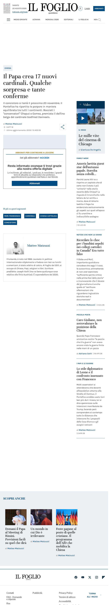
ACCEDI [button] (44, 157)
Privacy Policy (65, 593)
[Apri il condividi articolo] (63, 127)
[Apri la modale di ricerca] (100, 20)
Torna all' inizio (92, 595)
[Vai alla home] (53, 8)
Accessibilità (65, 601)
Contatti (10, 593)
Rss (8, 603)
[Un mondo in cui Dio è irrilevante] (41, 517)
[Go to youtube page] (82, 577)
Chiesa (8, 68)
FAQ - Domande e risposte (14, 598)
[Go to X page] (89, 577)
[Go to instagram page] (96, 577)
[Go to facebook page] (76, 577)
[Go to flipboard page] (103, 577)
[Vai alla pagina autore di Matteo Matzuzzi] (15, 245)
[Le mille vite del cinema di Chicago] (91, 116)
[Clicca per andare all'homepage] (28, 577)
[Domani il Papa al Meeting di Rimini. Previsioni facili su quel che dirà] (16, 517)
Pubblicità (37, 593)
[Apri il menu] (8, 20)
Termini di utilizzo (67, 597)
